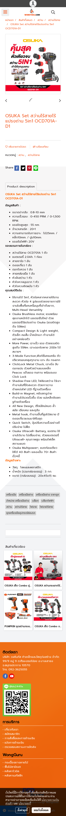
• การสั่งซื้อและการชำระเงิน (19, 738)
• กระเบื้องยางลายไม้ (15, 762)
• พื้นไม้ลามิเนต (12, 767)
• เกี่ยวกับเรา (10, 730)
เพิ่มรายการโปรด (17, 147)
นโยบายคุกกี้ (25, 803)
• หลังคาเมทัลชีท (13, 775)
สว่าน (21, 155)
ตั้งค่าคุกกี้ (23, 810)
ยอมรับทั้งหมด (41, 810)
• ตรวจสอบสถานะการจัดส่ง (19, 747)
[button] (51, 12)
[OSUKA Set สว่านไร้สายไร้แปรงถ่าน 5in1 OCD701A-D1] (33, 64)
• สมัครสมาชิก (11, 734)
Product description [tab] (21, 186)
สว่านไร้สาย (34, 155)
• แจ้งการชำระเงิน (13, 743)
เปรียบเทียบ (41, 147)
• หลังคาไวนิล (11, 771)
